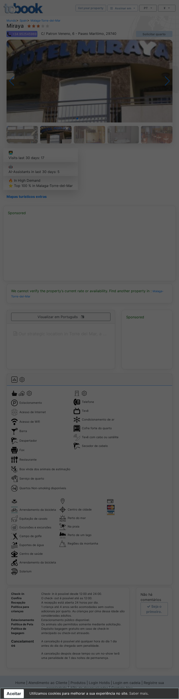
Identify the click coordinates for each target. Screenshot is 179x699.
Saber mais (138, 693)
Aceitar (14, 693)
